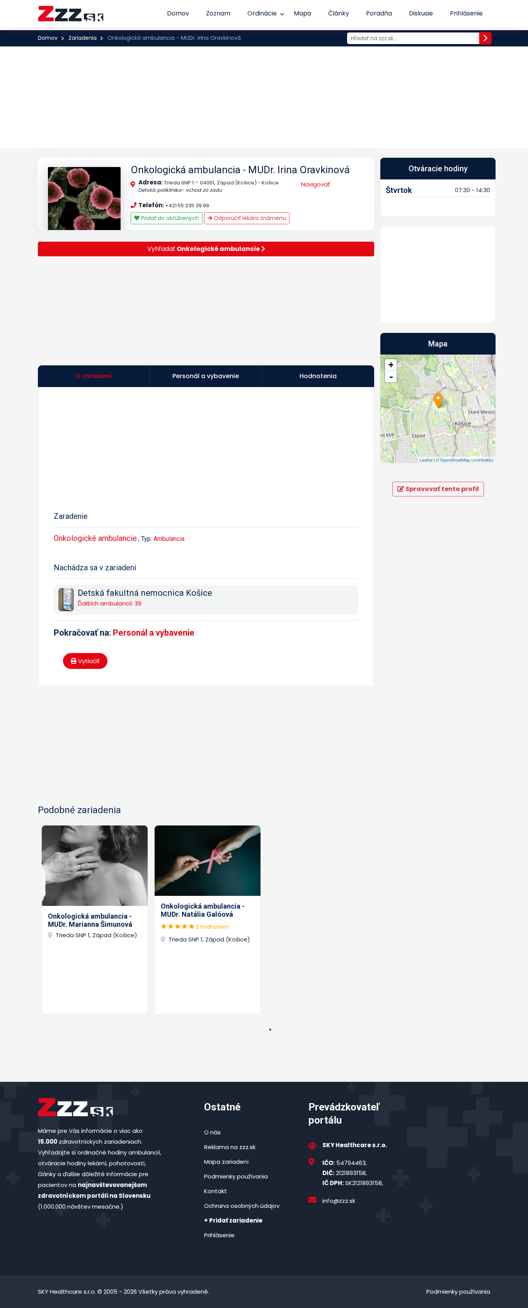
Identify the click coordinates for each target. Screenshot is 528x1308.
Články (338, 13)
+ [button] (390, 365)
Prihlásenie (466, 13)
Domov (178, 13)
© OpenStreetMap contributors (465, 460)
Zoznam (218, 13)
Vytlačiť (88, 661)
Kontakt (215, 1191)
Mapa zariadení (226, 1162)
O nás (212, 1132)
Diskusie (421, 13)
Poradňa (379, 13)
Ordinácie (262, 13)
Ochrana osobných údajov (241, 1206)
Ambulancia (168, 538)
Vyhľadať (203, 248)
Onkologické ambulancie (95, 538)
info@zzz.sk (338, 1201)
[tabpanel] (94, 920)
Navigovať (315, 184)
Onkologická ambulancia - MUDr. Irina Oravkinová (240, 170)
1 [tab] (270, 1029)
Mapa (302, 13)
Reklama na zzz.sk (229, 1147)
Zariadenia (82, 38)
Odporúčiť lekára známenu (249, 218)
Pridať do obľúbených (169, 218)
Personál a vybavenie (153, 633)
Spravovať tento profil (441, 488)
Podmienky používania (236, 1176)
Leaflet (426, 460)
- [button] (391, 376)
